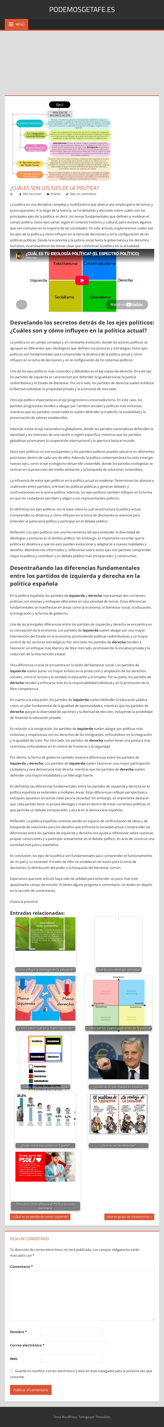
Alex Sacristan (32, 194)
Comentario (21, 1266)
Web (13, 1358)
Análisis (55, 194)
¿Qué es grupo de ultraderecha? (128, 1217)
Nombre (18, 1331)
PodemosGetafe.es (82, 9)
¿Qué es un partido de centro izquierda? (41, 1217)
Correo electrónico (27, 1345)
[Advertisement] (82, 61)
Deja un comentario (83, 194)
